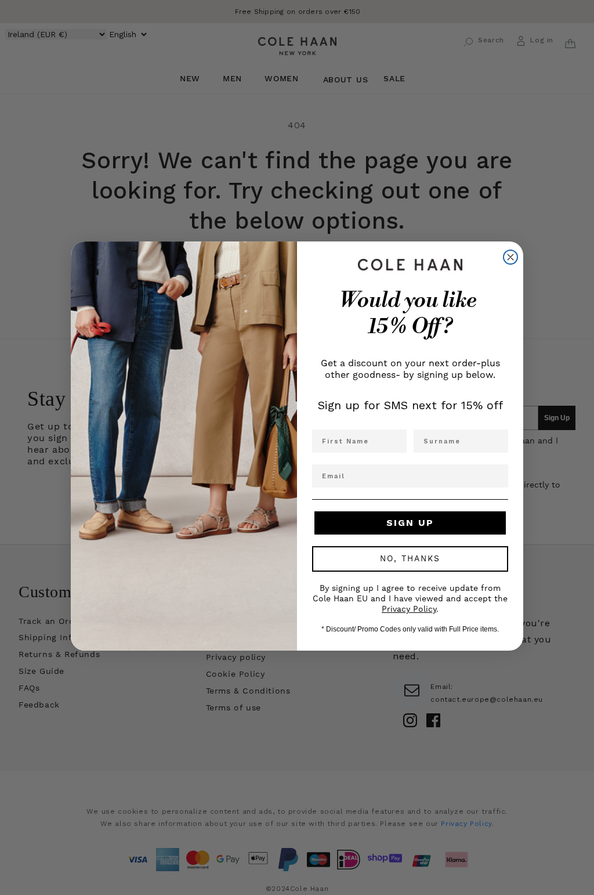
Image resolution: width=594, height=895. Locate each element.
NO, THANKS (410, 559)
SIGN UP (410, 522)
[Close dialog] (510, 257)
